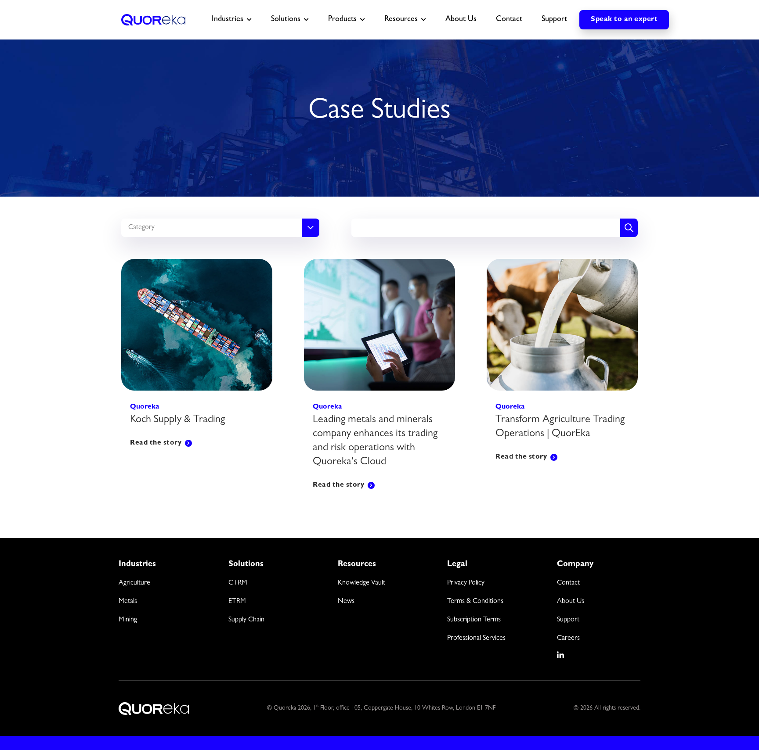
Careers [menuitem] (568, 638)
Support (554, 20)
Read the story (155, 443)
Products (342, 20)
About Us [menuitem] (570, 601)
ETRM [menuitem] (237, 601)
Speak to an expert (624, 19)
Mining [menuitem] (128, 620)
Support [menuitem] (568, 620)
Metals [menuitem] (128, 601)
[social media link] (561, 655)
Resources (401, 20)
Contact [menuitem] (568, 583)
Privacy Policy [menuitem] (465, 583)
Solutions (285, 20)
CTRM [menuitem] (237, 583)
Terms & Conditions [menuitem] (475, 601)
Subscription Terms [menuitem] (474, 620)
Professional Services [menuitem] (476, 638)
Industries (227, 20)
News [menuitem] (346, 601)
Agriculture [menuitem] (134, 583)
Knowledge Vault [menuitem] (361, 583)
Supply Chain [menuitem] (246, 620)
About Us (461, 20)
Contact (509, 20)
